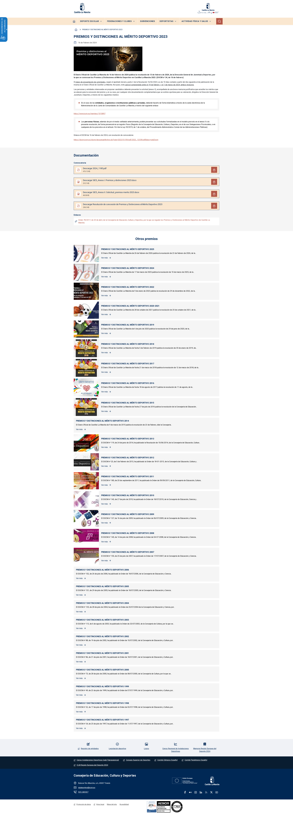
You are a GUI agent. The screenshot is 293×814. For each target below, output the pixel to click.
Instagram (195, 792)
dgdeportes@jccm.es (86, 788)
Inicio (76, 29)
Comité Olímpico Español (167, 760)
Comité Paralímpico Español (196, 760)
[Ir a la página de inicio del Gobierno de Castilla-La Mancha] (82, 8)
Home (74, 21)
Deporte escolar (89, 21)
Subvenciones (147, 21)
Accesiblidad (124, 804)
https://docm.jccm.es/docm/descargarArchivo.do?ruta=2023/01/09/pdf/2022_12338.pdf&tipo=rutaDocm (116, 140)
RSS (206, 792)
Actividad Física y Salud (195, 21)
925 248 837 (83, 792)
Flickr (190, 792)
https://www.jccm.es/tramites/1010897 (89, 114)
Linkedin (200, 792)
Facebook (185, 792)
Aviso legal (100, 804)
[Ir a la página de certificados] (171, 807)
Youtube (216, 792)
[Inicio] (208, 8)
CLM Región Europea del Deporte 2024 (92, 765)
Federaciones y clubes (119, 21)
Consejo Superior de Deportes (138, 760)
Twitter (211, 792)
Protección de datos (83, 804)
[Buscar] (219, 21)
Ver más (106, 258)
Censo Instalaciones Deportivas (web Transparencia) (98, 760)
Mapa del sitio (112, 804)
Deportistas (166, 21)
